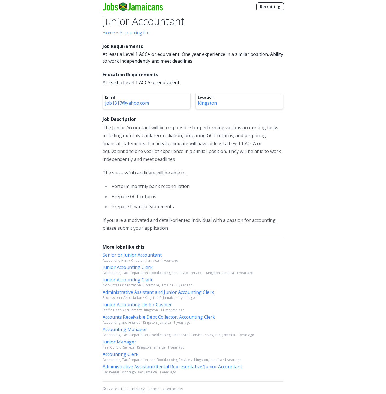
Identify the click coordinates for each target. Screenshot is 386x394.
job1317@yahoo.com (127, 103)
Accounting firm (135, 33)
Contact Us (173, 388)
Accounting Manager (125, 329)
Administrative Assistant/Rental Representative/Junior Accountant (172, 367)
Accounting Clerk (120, 354)
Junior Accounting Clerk (128, 267)
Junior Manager (119, 342)
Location (206, 97)
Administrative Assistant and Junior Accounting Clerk (158, 292)
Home (109, 33)
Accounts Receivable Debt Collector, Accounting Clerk (159, 317)
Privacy (138, 388)
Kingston (207, 103)
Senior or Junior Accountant (132, 255)
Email (110, 97)
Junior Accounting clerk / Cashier (137, 304)
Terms (154, 388)
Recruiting (270, 6)
